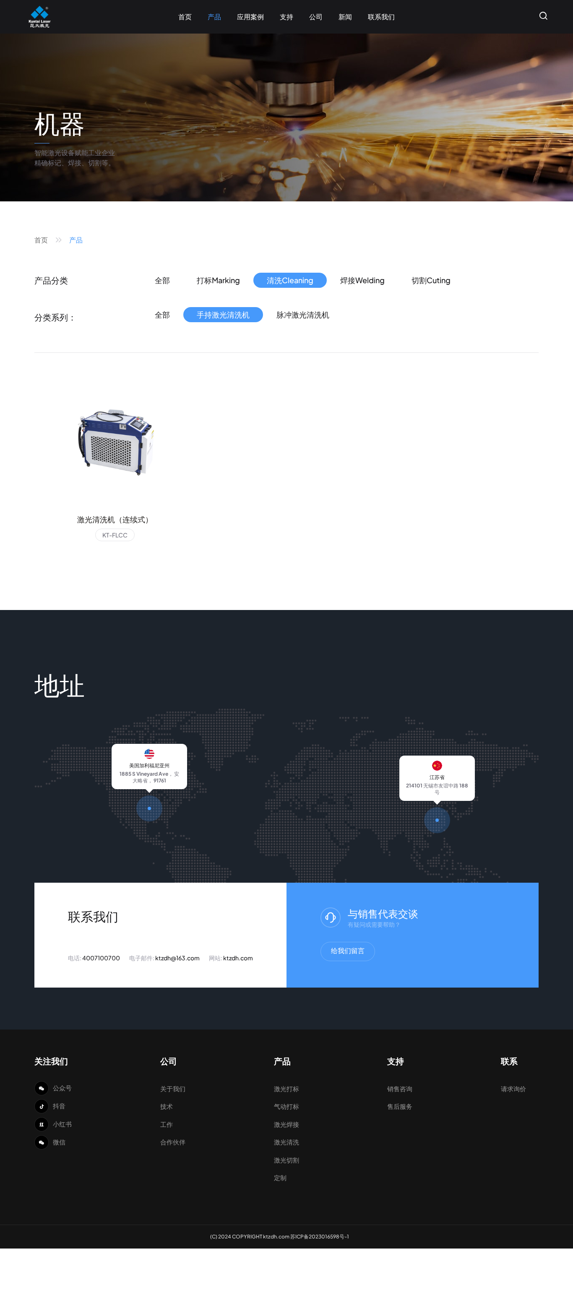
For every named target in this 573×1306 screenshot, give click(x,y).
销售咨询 (399, 1088)
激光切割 (286, 1160)
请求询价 (513, 1088)
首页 (41, 239)
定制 (280, 1177)
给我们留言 (348, 950)
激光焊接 (286, 1124)
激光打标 (286, 1088)
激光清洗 (286, 1142)
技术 (166, 1106)
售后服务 (399, 1106)
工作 (166, 1124)
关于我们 (172, 1088)
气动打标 (286, 1106)
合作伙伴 (172, 1142)
